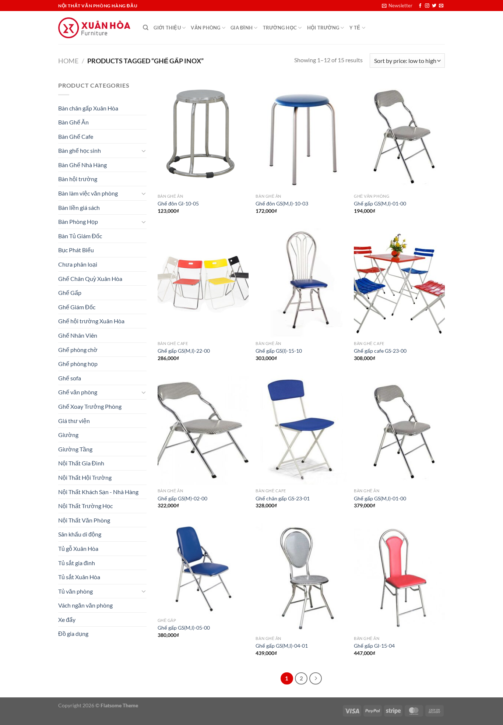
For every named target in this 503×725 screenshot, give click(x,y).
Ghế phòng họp (78, 363)
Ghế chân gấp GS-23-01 (283, 498)
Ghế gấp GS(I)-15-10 (279, 351)
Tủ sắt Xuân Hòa (79, 576)
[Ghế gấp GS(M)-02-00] (203, 430)
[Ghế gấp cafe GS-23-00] (399, 282)
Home (68, 61)
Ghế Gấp (69, 292)
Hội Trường (323, 28)
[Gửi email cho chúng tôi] (441, 5)
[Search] (145, 28)
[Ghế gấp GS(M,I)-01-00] (399, 135)
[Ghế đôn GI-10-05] (203, 135)
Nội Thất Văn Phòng (84, 520)
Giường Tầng (75, 449)
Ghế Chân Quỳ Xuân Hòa (90, 278)
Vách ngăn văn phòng (85, 605)
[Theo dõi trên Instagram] (427, 5)
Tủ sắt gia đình (76, 562)
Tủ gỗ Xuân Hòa (78, 548)
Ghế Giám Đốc (76, 306)
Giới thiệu (167, 28)
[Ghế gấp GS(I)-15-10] (301, 282)
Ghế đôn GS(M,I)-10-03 (282, 203)
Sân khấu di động (79, 534)
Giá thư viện (74, 420)
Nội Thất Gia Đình (81, 463)
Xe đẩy (66, 619)
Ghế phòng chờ (78, 349)
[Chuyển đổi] (144, 150)
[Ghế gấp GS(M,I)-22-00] (203, 282)
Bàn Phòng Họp (78, 221)
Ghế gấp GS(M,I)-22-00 (184, 351)
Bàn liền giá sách (79, 207)
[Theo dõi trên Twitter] (434, 5)
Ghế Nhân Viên (77, 335)
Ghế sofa (69, 377)
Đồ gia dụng (73, 633)
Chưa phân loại (77, 264)
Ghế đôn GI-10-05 (178, 203)
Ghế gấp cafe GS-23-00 (380, 351)
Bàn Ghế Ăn (73, 122)
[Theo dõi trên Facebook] (420, 5)
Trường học (280, 28)
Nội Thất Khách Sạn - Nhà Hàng (98, 491)
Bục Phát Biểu (76, 249)
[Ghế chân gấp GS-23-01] (301, 430)
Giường (68, 434)
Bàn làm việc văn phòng (88, 193)
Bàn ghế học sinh (79, 150)
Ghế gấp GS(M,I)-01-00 (380, 203)
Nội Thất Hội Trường (85, 477)
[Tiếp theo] (315, 678)
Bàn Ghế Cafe (75, 136)
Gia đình (242, 28)
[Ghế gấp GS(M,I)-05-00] (203, 568)
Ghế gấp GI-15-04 (374, 646)
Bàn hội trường (77, 178)
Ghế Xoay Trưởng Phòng (90, 406)
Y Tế (354, 28)
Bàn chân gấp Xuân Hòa (88, 108)
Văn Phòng (205, 28)
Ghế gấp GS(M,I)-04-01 (282, 646)
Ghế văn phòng (77, 391)
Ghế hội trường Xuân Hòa (91, 320)
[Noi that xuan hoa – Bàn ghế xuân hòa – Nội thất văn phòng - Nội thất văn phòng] (95, 27)
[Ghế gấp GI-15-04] (399, 577)
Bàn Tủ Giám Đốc (80, 235)
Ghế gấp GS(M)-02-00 (182, 498)
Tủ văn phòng (75, 591)
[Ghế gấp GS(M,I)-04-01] (301, 577)
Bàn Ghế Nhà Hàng (82, 164)
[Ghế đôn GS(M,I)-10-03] (301, 135)
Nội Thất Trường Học (85, 505)
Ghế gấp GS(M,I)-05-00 (184, 627)
